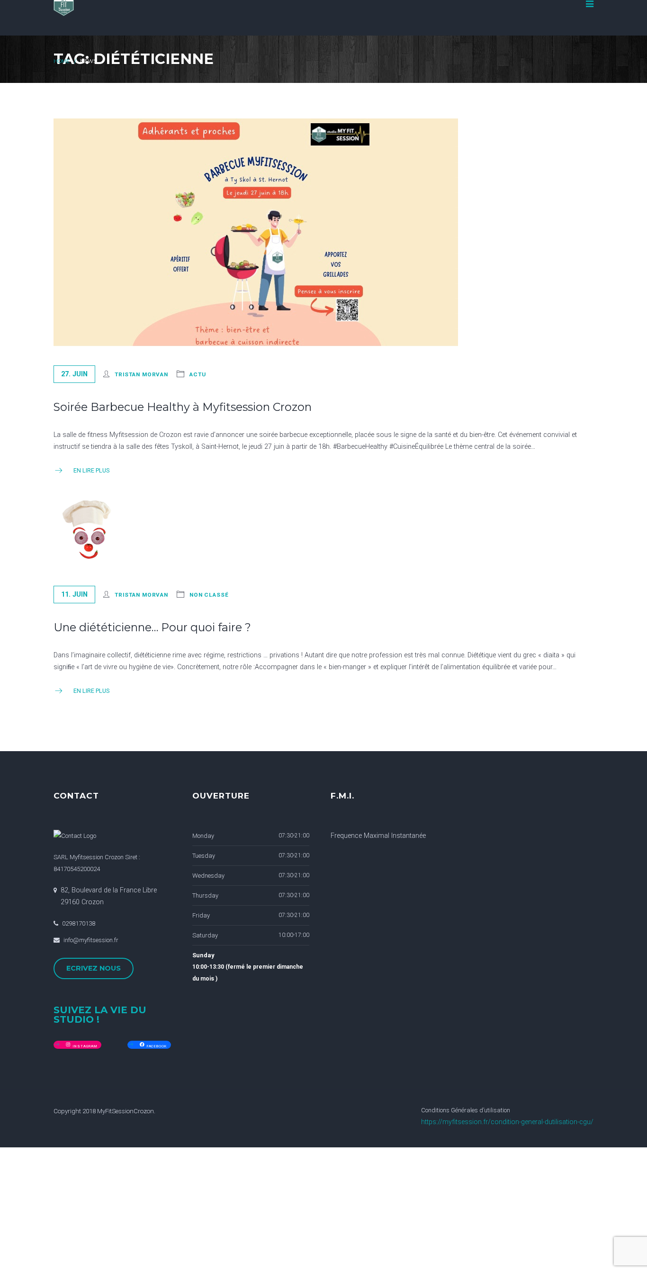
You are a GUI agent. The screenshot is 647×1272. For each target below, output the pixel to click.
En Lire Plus (91, 470)
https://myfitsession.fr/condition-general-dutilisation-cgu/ (507, 1122)
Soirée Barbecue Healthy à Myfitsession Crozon (183, 407)
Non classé (209, 594)
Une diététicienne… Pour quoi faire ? (152, 627)
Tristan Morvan (141, 374)
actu (197, 374)
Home (62, 61)
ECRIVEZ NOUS (93, 968)
